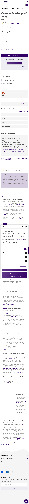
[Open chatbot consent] (26, 501)
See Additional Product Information (14, 50)
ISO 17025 (14, 499)
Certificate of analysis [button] (8, 80)
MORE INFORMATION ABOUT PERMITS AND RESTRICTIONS (14, 159)
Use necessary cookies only (14, 276)
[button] (27, 5)
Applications (5, 8)
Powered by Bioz (5, 444)
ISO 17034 (22, 499)
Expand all (24, 111)
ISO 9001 (22, 497)
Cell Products (12, 8)
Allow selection (14, 273)
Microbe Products (21, 8)
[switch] (25, 253)
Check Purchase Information (14, 63)
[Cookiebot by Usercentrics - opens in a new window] (21, 227)
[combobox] (13, 5)
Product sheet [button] (6, 76)
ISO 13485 (6, 499)
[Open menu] (1, 2)
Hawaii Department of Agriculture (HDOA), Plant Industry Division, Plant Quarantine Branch (14, 149)
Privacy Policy (20, 239)
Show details (23, 266)
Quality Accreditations (11, 497)
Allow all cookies (14, 270)
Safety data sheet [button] (7, 83)
